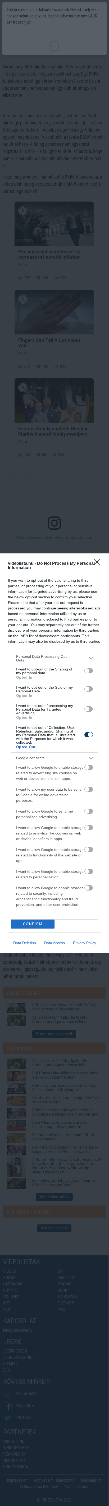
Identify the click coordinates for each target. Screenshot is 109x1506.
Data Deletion (24, 943)
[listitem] (54, 658)
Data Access (54, 943)
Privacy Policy (84, 943)
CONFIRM (33, 924)
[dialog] (54, 753)
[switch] (88, 670)
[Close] (99, 564)
